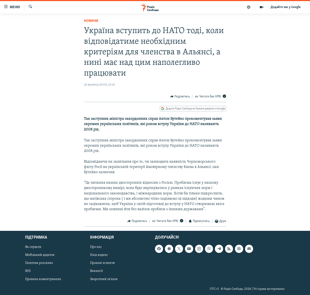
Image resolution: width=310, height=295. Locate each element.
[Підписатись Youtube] (189, 249)
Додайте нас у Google (286, 7)
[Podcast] (239, 249)
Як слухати (33, 247)
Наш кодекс (99, 255)
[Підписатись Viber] (209, 249)
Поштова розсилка (39, 263)
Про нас (96, 247)
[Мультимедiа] (261, 7)
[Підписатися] (249, 249)
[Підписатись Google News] (169, 249)
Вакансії (96, 271)
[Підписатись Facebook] (159, 249)
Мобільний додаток (40, 255)
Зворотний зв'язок (104, 279)
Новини (91, 21)
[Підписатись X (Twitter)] (179, 249)
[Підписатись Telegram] (219, 249)
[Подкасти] (248, 7)
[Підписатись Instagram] (199, 249)
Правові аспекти (102, 263)
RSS (28, 271)
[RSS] (229, 249)
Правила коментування (43, 279)
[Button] (180, 96)
